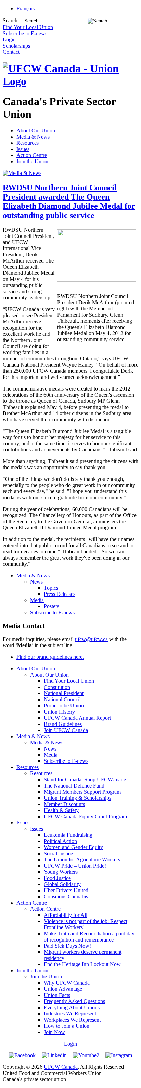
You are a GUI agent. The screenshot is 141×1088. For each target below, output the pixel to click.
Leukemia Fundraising (68, 835)
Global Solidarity (62, 884)
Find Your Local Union (69, 681)
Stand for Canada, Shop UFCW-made (85, 779)
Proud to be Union (64, 705)
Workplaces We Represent (72, 1020)
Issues (22, 149)
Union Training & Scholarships (77, 798)
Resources (27, 143)
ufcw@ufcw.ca (91, 639)
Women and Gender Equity (73, 847)
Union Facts (57, 995)
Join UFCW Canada (66, 730)
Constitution (57, 687)
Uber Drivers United (66, 890)
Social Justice (58, 853)
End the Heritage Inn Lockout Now (82, 964)
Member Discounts (64, 804)
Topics (51, 588)
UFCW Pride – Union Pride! (75, 866)
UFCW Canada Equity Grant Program (85, 816)
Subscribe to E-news (52, 612)
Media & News (33, 137)
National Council (62, 699)
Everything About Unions (72, 1007)
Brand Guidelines (63, 724)
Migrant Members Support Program (82, 792)
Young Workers (61, 872)
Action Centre (31, 155)
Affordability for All (65, 915)
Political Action (60, 841)
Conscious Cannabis (66, 896)
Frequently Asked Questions (74, 1001)
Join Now (54, 1032)
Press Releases (59, 594)
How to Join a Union (66, 1026)
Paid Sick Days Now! (67, 946)
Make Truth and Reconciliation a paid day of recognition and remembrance (89, 937)
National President (64, 693)
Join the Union (32, 161)
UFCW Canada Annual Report (77, 718)
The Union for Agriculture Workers (82, 859)
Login (70, 1044)
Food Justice (57, 878)
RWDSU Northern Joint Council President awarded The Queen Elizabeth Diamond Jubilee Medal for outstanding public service (69, 201)
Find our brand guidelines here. (50, 657)
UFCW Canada (61, 1067)
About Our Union (35, 130)
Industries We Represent (70, 1013)
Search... (12, 20)
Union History (59, 712)
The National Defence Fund (74, 786)
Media (37, 600)
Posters (51, 606)
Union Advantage (63, 989)
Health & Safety (61, 810)
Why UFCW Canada (67, 983)
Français (25, 8)
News (36, 582)
